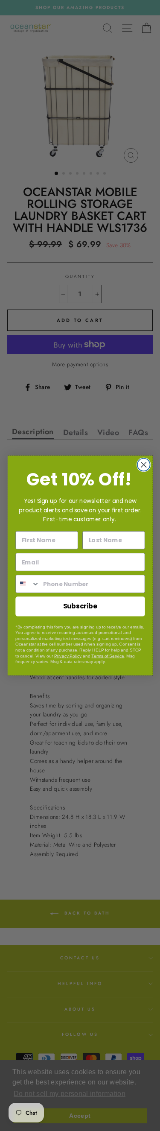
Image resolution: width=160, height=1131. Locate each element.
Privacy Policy (67, 655)
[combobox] (28, 584)
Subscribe (80, 606)
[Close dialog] (143, 465)
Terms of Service (107, 655)
